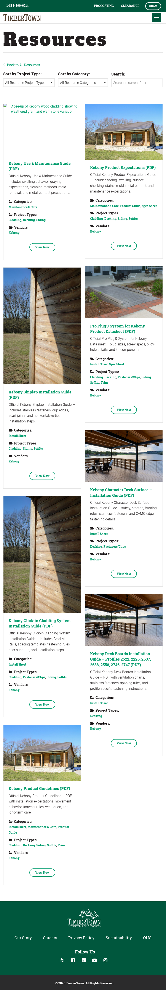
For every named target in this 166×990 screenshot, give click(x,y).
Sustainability (119, 937)
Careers (50, 937)
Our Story (23, 937)
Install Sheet (99, 364)
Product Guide (130, 206)
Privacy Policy (81, 937)
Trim (104, 382)
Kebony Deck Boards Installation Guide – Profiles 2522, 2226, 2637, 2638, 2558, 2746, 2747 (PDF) (120, 659)
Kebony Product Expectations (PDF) (123, 167)
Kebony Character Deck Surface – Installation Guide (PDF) (121, 492)
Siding (41, 220)
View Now (42, 247)
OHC (147, 937)
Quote (153, 6)
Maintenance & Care (23, 207)
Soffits (133, 219)
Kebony (14, 233)
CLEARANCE (130, 6)
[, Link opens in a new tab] (42, 130)
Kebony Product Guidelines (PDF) (39, 788)
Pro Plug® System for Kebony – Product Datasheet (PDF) (119, 328)
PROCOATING (104, 6)
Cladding (15, 220)
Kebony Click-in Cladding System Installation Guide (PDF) (40, 623)
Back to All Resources (23, 65)
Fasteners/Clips (129, 377)
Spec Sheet (149, 206)
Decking (29, 220)
